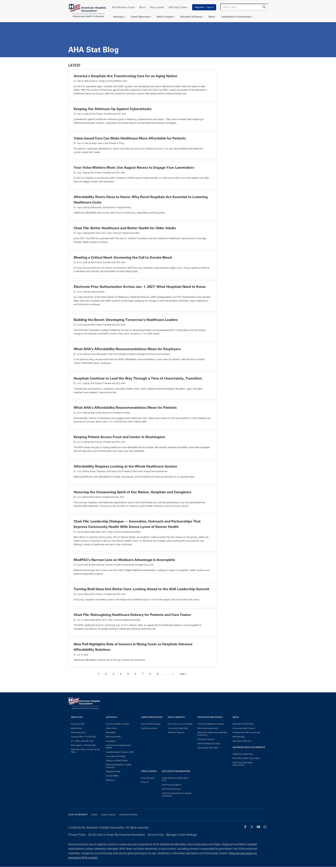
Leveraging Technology (116, 756)
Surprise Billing (112, 775)
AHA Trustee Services (171, 789)
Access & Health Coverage (117, 723)
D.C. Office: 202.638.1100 (82, 741)
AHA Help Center (178, 7)
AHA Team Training (206, 739)
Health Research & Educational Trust (175, 779)
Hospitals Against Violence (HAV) (120, 752)
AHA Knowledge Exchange (209, 743)
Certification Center (149, 728)
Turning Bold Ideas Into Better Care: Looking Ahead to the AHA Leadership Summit (141, 589)
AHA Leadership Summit (208, 728)
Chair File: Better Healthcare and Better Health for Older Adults (125, 228)
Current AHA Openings (150, 723)
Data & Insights (165, 16)
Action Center (111, 728)
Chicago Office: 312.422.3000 (83, 736)
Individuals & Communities (236, 16)
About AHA (77, 717)
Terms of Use (155, 835)
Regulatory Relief (113, 771)
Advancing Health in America (249, 747)
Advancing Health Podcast (244, 728)
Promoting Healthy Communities (246, 758)
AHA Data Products (176, 732)
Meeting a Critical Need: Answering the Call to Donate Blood (123, 257)
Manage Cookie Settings (181, 835)
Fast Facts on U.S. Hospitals (180, 723)
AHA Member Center (123, 7)
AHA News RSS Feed (242, 741)
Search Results (108, 814)
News (211, 16)
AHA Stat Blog (238, 736)
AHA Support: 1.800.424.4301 (83, 745)
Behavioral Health (113, 736)
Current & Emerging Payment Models (118, 746)
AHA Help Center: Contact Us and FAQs (85, 750)
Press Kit (145, 782)
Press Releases (148, 778)
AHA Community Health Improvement (243, 763)
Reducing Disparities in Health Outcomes (118, 765)
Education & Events (191, 16)
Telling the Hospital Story (243, 754)
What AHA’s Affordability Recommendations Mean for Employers (127, 349)
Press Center (157, 7)
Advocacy (118, 16)
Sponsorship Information (208, 747)
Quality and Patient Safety (117, 760)
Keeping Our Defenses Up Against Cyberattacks (113, 109)
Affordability (111, 732)
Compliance (111, 741)
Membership (76, 728)
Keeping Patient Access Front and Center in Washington (119, 437)
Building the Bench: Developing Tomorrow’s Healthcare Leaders (126, 320)
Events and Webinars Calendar (211, 723)
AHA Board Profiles (128, 814)
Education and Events (210, 717)
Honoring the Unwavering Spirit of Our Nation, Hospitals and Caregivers (132, 492)
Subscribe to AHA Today (243, 723)
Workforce (110, 780)
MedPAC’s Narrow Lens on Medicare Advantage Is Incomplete (124, 560)
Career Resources (140, 16)
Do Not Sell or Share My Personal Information (116, 835)
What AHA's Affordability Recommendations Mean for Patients (125, 408)
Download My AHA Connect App (246, 732)
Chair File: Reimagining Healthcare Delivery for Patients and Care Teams (132, 615)
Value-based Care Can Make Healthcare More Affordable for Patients (130, 138)
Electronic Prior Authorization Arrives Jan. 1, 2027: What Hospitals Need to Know (140, 287)
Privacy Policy (77, 835)
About (142, 7)
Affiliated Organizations (176, 771)
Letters (94, 814)
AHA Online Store (78, 732)
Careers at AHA (77, 723)
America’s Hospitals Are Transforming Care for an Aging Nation (125, 76)
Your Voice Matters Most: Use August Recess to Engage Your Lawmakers (134, 168)
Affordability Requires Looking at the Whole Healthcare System (125, 466)
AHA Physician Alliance (171, 784)
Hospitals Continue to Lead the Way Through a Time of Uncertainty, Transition (138, 378)
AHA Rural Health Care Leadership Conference (212, 733)
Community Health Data (178, 728)
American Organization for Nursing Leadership (176, 794)
